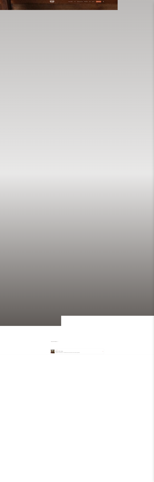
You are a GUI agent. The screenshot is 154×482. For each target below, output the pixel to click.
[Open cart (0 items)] (103, 1)
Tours (75, 1)
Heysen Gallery (70, 1)
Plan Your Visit (63, 341)
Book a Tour (98, 1)
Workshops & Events (80, 1)
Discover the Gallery (54, 341)
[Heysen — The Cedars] (52, 2)
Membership (86, 1)
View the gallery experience (99, 469)
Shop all (102, 358)
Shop (90, 1)
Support (93, 1)
